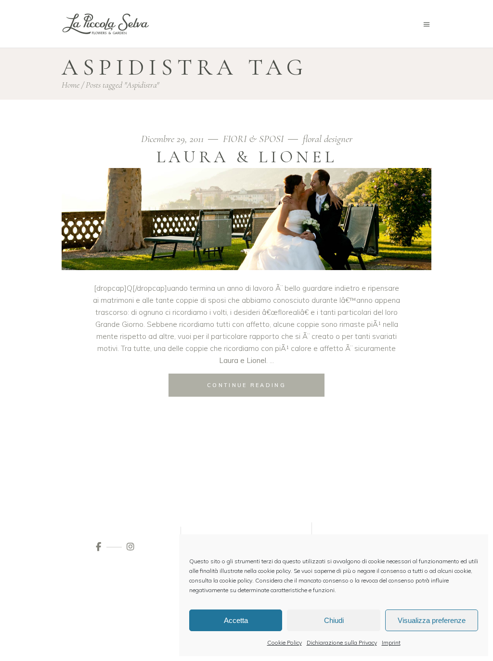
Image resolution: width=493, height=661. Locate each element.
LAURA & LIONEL (246, 157)
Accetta (236, 620)
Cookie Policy (284, 642)
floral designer (327, 138)
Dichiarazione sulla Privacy (342, 642)
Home (70, 84)
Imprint (391, 642)
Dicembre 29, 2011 (173, 138)
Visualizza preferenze (432, 620)
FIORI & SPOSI (253, 138)
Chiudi (334, 620)
